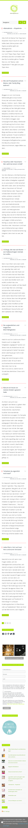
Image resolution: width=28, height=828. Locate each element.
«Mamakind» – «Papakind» (12, 28)
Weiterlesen (5, 72)
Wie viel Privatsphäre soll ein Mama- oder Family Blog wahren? (13, 83)
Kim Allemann (7, 168)
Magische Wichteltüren (13, 766)
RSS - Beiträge (6, 811)
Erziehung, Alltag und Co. (13, 33)
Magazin (24, 33)
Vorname (5, 674)
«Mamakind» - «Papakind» (14, 784)
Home (20, 33)
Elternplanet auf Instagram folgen (15, 658)
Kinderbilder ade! (12, 795)
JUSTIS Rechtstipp (21, 169)
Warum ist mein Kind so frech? (15, 771)
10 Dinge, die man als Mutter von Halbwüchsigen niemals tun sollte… (13, 252)
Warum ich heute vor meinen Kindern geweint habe (12, 390)
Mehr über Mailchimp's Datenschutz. (16, 704)
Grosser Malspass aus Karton (15, 800)
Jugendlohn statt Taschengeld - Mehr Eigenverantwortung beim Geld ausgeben (16, 778)
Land (4, 679)
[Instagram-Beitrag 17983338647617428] (8, 650)
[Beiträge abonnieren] (2, 811)
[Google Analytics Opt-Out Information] (2, 822)
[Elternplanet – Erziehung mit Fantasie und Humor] (14, 9)
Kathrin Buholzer (8, 32)
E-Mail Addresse (7, 669)
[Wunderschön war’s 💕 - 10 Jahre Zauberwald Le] (20, 650)
